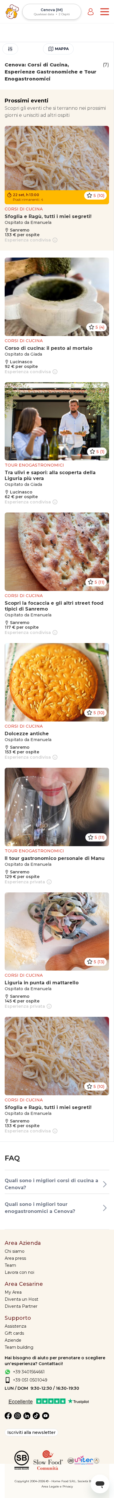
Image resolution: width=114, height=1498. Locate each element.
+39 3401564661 (29, 1371)
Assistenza (15, 1326)
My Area (13, 1292)
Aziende (13, 1340)
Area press (15, 1258)
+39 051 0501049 (30, 1380)
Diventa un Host (21, 1299)
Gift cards (14, 1333)
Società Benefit (88, 1481)
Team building (19, 1347)
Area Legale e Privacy (57, 1486)
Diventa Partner (21, 1306)
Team (10, 1265)
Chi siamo (15, 1251)
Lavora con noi (19, 1272)
